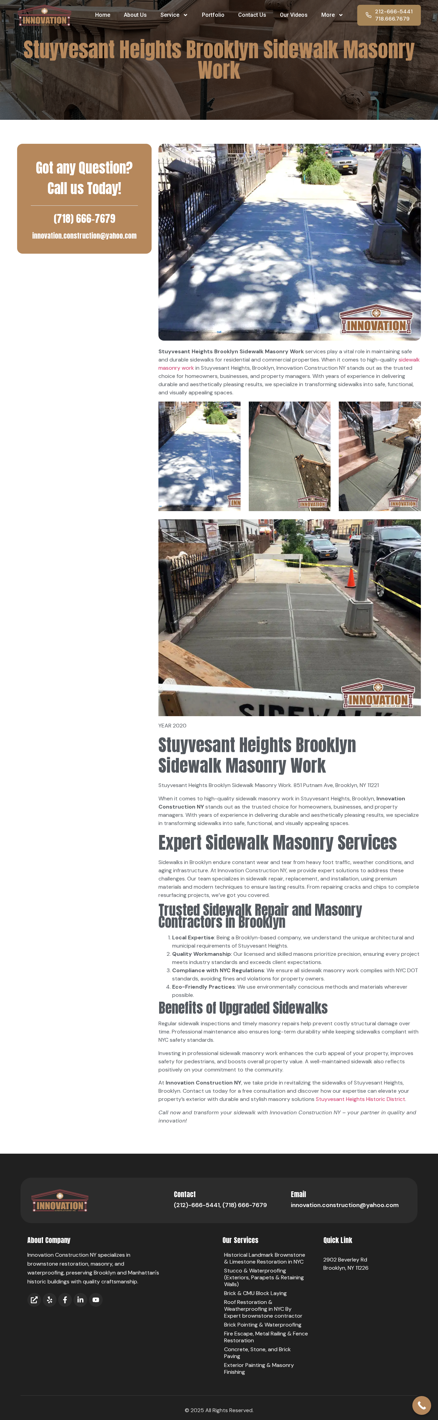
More (328, 15)
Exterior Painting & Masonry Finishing (259, 1368)
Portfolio (213, 15)
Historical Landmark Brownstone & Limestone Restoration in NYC (264, 1258)
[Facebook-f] (65, 1300)
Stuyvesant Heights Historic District (360, 1099)
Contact (185, 1194)
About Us (135, 15)
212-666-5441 (394, 11)
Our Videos (294, 15)
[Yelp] (49, 1300)
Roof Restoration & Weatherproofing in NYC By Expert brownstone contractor (263, 1308)
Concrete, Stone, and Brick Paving (257, 1353)
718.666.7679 (392, 19)
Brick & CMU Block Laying (255, 1293)
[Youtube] (96, 1300)
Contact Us (252, 15)
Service (169, 15)
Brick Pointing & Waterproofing (262, 1324)
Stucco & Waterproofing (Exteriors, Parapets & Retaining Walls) (264, 1277)
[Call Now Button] (421, 1405)
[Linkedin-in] (80, 1300)
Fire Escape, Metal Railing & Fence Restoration (266, 1337)
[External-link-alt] (34, 1300)
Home (102, 15)
